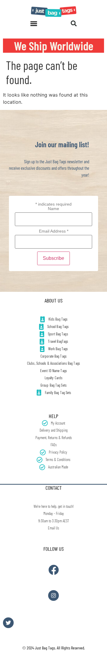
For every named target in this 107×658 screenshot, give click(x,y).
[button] (34, 23)
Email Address (53, 231)
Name (53, 208)
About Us (53, 300)
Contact (53, 487)
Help (53, 416)
